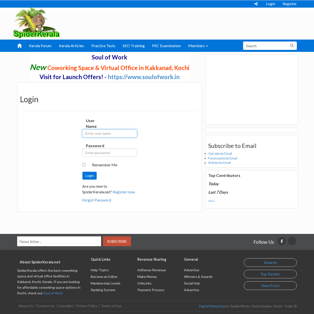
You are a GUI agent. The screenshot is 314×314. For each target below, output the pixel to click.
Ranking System (103, 290)
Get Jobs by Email (220, 154)
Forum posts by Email (222, 158)
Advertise (191, 270)
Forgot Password (96, 200)
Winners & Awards (198, 276)
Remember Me (104, 164)
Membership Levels (105, 283)
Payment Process (150, 290)
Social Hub (192, 283)
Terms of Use (111, 306)
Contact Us (45, 306)
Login (270, 3)
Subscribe (117, 241)
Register (290, 3)
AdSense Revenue (151, 270)
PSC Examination (166, 45)
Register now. (124, 191)
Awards (270, 262)
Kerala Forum (40, 45)
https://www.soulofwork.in (144, 76)
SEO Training (134, 45)
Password (91, 145)
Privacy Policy (87, 306)
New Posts (270, 285)
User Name (91, 123)
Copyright (65, 306)
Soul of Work (53, 293)
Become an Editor (104, 276)
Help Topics (100, 270)
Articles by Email (219, 163)
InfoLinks (144, 283)
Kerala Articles (71, 45)
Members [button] (197, 45)
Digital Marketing (212, 306)
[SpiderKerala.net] (36, 22)
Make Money (147, 276)
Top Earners (270, 273)
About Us (25, 306)
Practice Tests (103, 45)
